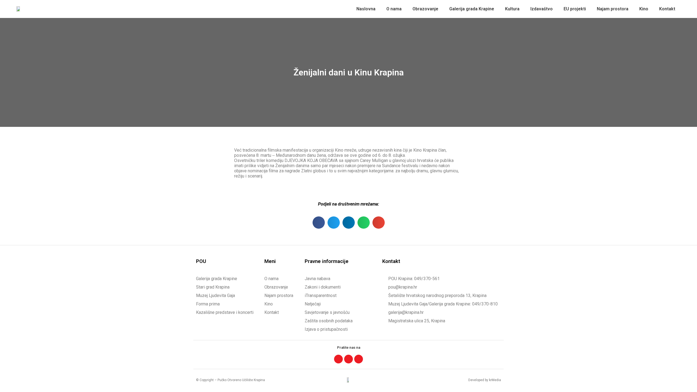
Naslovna (365, 8)
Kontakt (667, 8)
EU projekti (575, 8)
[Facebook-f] (338, 359)
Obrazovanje (425, 8)
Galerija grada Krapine (471, 8)
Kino (643, 8)
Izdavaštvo (541, 8)
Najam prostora (612, 8)
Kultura (512, 8)
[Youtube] (358, 359)
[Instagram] (348, 359)
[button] (319, 222)
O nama (394, 8)
